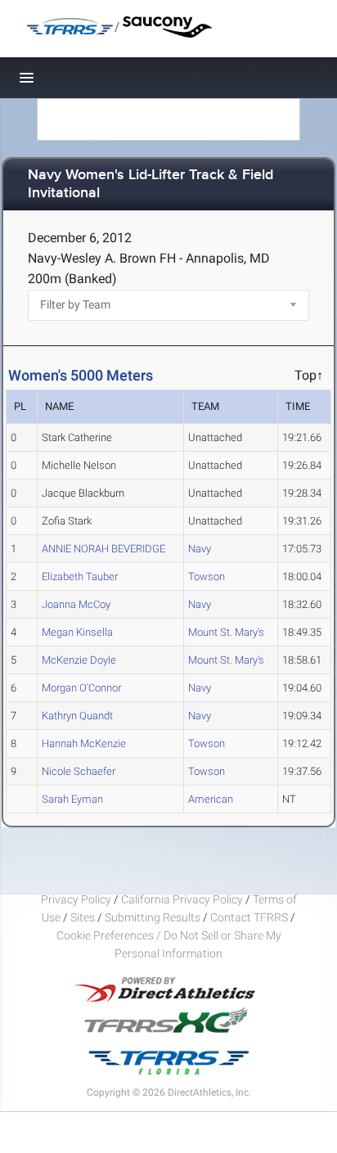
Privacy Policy (76, 899)
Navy (199, 549)
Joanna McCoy (76, 604)
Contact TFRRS (250, 917)
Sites (82, 917)
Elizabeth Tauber (80, 576)
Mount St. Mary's (226, 632)
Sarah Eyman (72, 799)
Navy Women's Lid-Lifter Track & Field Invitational (150, 184)
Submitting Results (152, 917)
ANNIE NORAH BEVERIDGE (103, 549)
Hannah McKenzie (84, 743)
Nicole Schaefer (78, 771)
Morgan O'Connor (81, 688)
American (210, 799)
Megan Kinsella (77, 632)
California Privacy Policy (182, 899)
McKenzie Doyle (79, 660)
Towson (206, 576)
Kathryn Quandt (77, 715)
